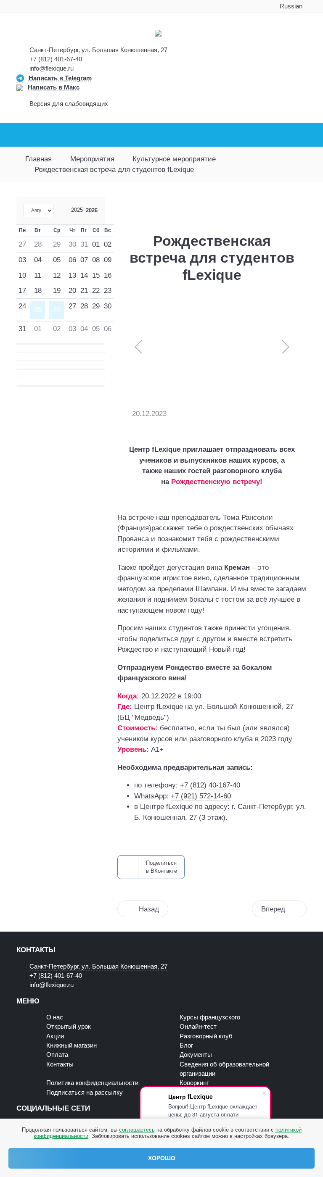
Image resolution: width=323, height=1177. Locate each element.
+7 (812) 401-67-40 (55, 59)
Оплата (57, 1054)
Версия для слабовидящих (68, 103)
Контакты (60, 1064)
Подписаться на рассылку (84, 1092)
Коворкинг (194, 1083)
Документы (196, 1054)
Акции (55, 1036)
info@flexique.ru (51, 68)
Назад (149, 909)
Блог (186, 1045)
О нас (54, 1017)
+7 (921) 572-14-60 (201, 796)
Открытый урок (68, 1026)
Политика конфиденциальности (92, 1083)
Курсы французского (210, 1017)
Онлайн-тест (198, 1026)
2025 (77, 210)
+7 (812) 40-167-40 (210, 785)
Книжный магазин (71, 1045)
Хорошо (161, 1158)
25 (38, 310)
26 (57, 310)
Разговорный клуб (206, 1036)
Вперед (273, 909)
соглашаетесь (137, 1130)
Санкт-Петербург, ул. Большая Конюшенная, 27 (98, 50)
